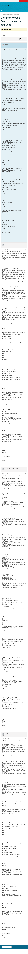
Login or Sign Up (23, 1)
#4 (25, 738)
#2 (25, 249)
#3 (25, 473)
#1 (25, 49)
